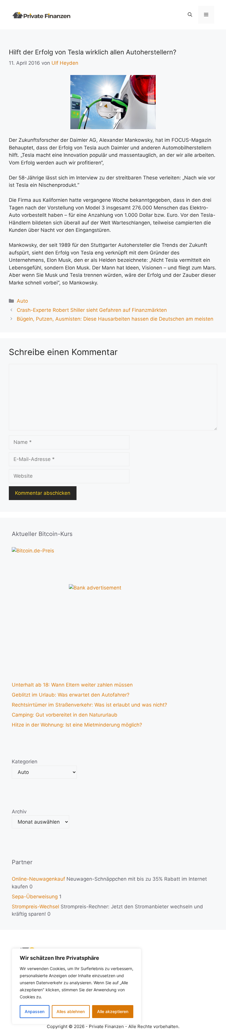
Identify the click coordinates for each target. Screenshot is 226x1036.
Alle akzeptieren (112, 1011)
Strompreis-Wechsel (35, 907)
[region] (76, 986)
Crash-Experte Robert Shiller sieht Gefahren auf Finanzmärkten (92, 310)
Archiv (19, 812)
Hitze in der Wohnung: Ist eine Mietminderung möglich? (77, 725)
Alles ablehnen (70, 1011)
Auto (22, 301)
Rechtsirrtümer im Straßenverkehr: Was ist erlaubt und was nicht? (89, 705)
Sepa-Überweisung (35, 897)
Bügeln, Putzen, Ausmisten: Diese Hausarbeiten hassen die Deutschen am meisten (115, 319)
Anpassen (34, 1011)
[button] (190, 15)
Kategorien (24, 761)
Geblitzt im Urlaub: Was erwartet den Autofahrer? (70, 695)
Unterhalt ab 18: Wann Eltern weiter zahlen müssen (72, 685)
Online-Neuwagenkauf (38, 879)
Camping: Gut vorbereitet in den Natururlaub (64, 715)
